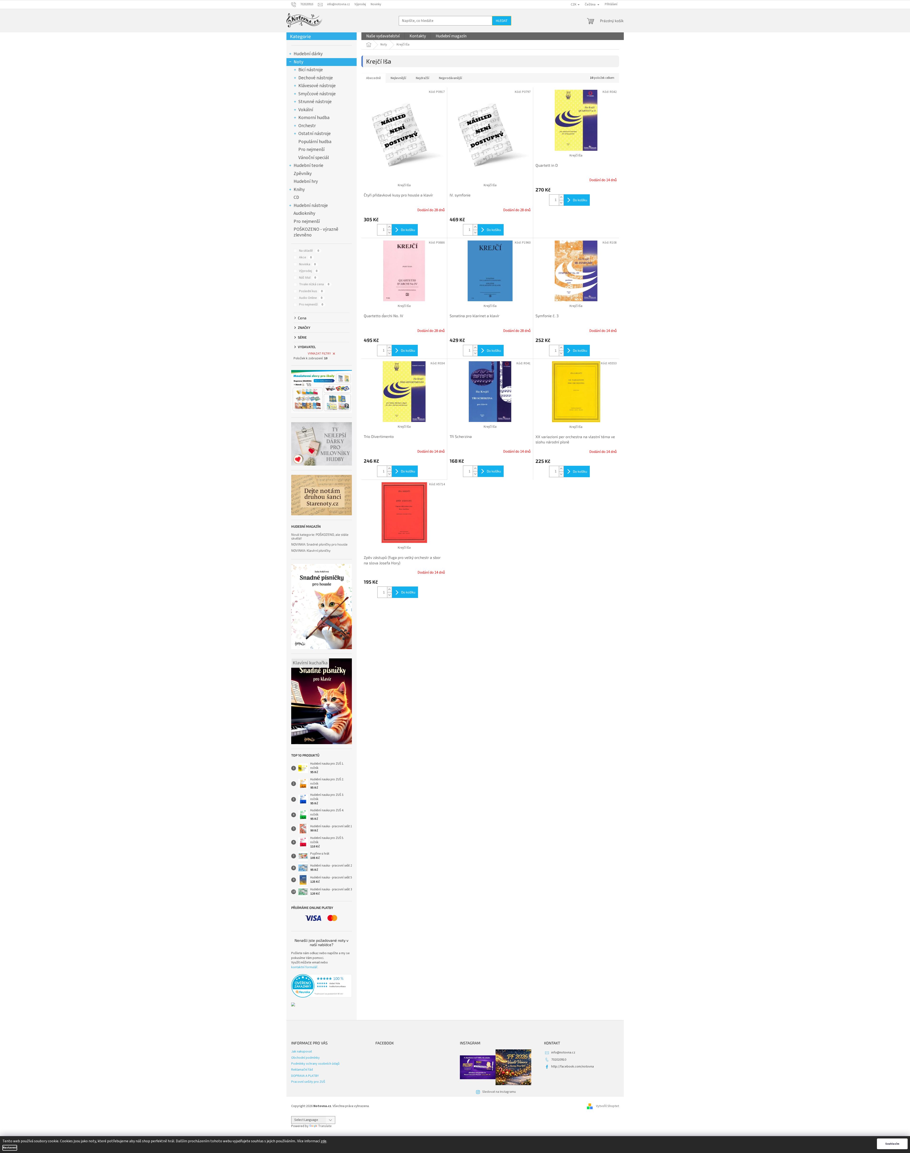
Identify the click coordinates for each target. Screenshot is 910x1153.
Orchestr (307, 125)
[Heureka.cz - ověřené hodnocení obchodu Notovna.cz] (321, 986)
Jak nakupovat (301, 1051)
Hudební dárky (308, 53)
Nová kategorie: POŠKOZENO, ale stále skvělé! (320, 536)
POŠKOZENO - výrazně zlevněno (316, 232)
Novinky (376, 4)
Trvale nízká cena (314, 284)
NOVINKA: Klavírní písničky (310, 550)
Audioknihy (304, 213)
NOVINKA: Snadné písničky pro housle (319, 544)
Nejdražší (422, 78)
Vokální (305, 109)
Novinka (307, 264)
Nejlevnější (398, 78)
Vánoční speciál (313, 157)
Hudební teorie (308, 165)
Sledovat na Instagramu (499, 1091)
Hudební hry (306, 181)
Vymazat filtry (319, 353)
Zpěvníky (303, 173)
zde (323, 1141)
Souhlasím (892, 1144)
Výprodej (360, 4)
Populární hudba (314, 141)
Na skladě (309, 250)
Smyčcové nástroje (317, 93)
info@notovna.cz (563, 1052)
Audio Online (310, 298)
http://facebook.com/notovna (572, 1066)
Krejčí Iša (404, 185)
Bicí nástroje (310, 69)
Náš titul (307, 277)
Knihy (299, 189)
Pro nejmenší (311, 149)
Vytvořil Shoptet (607, 1106)
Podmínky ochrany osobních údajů (315, 1063)
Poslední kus (311, 291)
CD (296, 197)
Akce (305, 257)
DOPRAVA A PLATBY (305, 1075)
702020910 (558, 1059)
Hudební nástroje (311, 205)
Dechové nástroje (315, 78)
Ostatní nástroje (314, 133)
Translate (325, 1126)
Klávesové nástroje (317, 85)
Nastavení (10, 1148)
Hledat (501, 21)
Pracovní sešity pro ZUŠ (308, 1081)
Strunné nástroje (315, 101)
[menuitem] (382, 36)
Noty (298, 62)
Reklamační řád (302, 1069)
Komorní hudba (314, 117)
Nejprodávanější (450, 78)
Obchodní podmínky (305, 1057)
